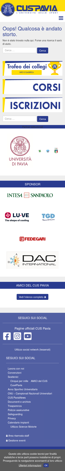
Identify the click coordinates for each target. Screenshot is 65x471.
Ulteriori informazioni (30, 465)
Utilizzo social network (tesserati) (32, 349)
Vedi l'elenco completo (31, 297)
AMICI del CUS (39, 381)
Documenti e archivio (19, 401)
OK (46, 465)
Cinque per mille (19, 381)
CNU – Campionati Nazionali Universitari (30, 393)
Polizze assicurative (18, 410)
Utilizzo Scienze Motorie (23, 426)
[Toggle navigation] (61, 18)
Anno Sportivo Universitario (23, 389)
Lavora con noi (16, 368)
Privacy (12, 418)
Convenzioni (14, 372)
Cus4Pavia (16, 385)
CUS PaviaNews (17, 397)
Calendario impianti (18, 422)
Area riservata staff (18, 435)
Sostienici (13, 376)
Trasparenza (15, 406)
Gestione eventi (16, 440)
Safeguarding (15, 414)
